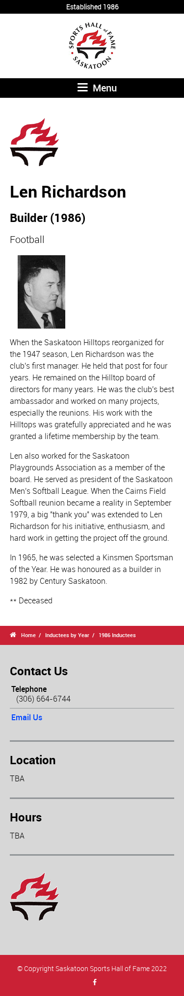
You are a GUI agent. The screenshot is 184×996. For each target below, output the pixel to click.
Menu (103, 87)
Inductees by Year (67, 635)
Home (28, 635)
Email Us (26, 717)
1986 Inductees (117, 635)
